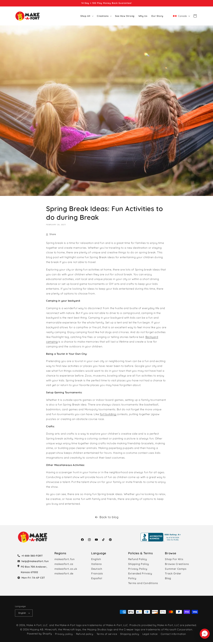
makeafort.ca (63, 564)
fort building (108, 414)
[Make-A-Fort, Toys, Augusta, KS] (161, 537)
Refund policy (84, 634)
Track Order (173, 573)
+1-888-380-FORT (32, 555)
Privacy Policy (137, 568)
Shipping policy (129, 634)
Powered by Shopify (39, 633)
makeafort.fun (64, 559)
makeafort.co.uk (65, 568)
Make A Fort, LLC (37, 625)
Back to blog (109, 517)
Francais (97, 573)
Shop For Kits (174, 559)
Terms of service (107, 634)
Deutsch (96, 568)
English (96, 559)
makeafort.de (63, 573)
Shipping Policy (138, 564)
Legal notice (150, 634)
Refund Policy (137, 559)
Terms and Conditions (143, 583)
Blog (168, 578)
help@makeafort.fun (35, 561)
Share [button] (52, 234)
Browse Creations (177, 564)
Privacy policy (64, 634)
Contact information (173, 634)
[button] (86, 15)
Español (96, 578)
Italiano (96, 564)
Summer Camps (175, 568)
